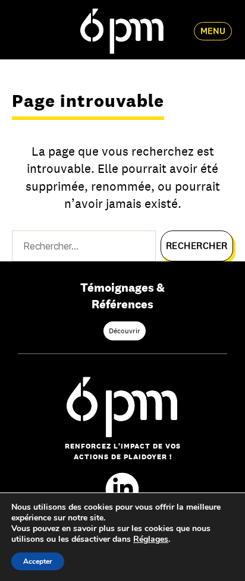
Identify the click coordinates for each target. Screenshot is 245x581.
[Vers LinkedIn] (122, 489)
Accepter (37, 561)
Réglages (150, 539)
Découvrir (124, 331)
